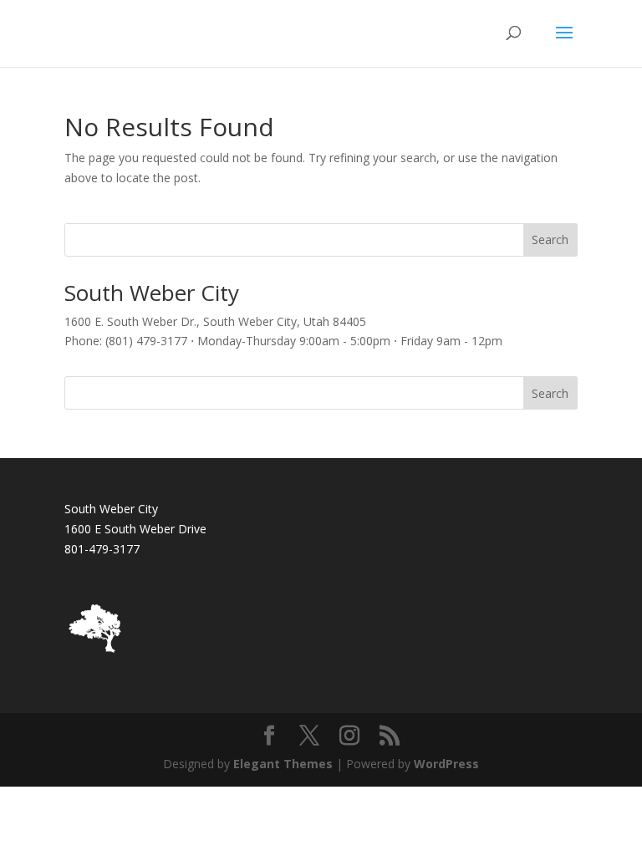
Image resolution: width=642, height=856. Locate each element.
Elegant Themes (283, 764)
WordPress (446, 764)
